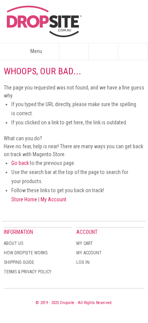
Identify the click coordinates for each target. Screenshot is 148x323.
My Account (53, 199)
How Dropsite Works (25, 253)
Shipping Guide (19, 262)
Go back (20, 163)
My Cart (84, 243)
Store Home (24, 199)
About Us (13, 243)
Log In (83, 262)
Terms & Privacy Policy (28, 271)
